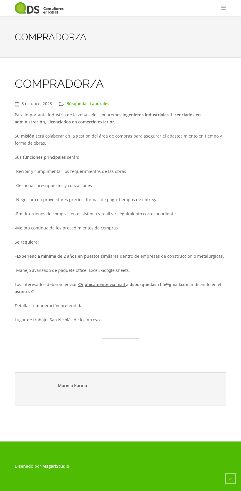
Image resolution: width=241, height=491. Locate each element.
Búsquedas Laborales (87, 103)
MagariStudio (55, 466)
